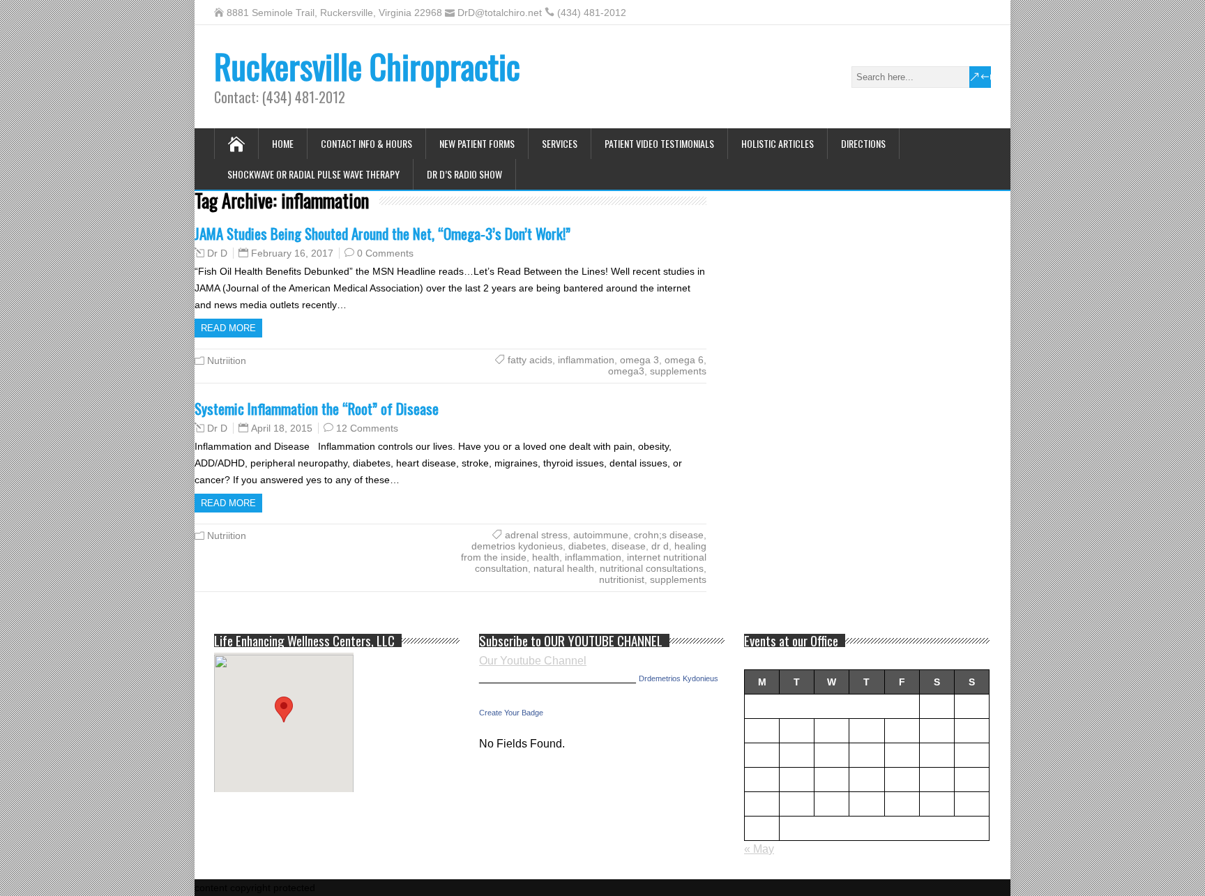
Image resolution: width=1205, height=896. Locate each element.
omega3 (626, 371)
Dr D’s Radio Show (464, 174)
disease (629, 546)
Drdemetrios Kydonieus (678, 678)
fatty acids (530, 359)
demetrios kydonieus (517, 546)
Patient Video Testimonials (659, 143)
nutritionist (621, 579)
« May (759, 849)
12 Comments (367, 428)
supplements (678, 371)
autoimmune (600, 534)
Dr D (217, 253)
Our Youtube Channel (532, 661)
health (545, 557)
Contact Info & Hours (366, 143)
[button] (284, 709)
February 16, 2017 (292, 253)
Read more (228, 328)
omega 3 (639, 359)
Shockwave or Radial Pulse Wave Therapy (313, 174)
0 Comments (385, 253)
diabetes (587, 546)
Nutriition (226, 360)
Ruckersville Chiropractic (367, 66)
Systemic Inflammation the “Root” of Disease (317, 408)
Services (559, 143)
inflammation (586, 359)
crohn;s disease (669, 534)
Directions (863, 143)
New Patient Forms (477, 143)
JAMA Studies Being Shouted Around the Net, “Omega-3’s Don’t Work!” (382, 233)
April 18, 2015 (281, 428)
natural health (563, 568)
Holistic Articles (777, 143)
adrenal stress (536, 534)
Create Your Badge (511, 712)
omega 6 (684, 359)
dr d (660, 546)
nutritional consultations (652, 568)
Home (283, 143)
